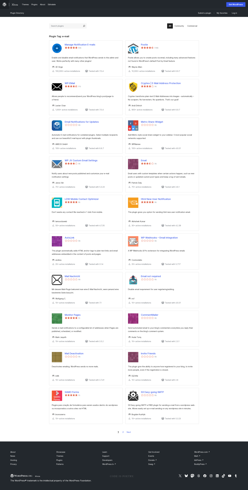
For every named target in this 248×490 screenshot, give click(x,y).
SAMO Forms (72, 392)
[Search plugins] (84, 26)
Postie (144, 44)
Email (144, 160)
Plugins (59, 460)
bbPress (199, 460)
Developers (107, 460)
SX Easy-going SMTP (152, 392)
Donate (152, 460)
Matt (197, 456)
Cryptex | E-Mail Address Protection (161, 83)
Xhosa (37, 476)
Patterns (60, 464)
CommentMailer (149, 314)
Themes (59, 456)
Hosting (13, 460)
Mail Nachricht (72, 276)
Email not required (151, 276)
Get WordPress (236, 4)
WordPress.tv (109, 464)
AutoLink (69, 237)
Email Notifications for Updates (82, 121)
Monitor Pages (73, 314)
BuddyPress (200, 464)
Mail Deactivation (74, 353)
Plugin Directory (17, 13)
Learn (104, 452)
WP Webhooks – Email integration (159, 237)
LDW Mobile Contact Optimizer (82, 199)
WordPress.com (202, 452)
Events (151, 456)
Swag (151, 464)
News (12, 456)
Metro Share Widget (152, 121)
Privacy (13, 464)
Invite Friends (148, 353)
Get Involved (153, 452)
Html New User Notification (156, 199)
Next (129, 432)
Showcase (60, 452)
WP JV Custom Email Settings (81, 160)
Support (105, 456)
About (13, 452)
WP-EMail (70, 83)
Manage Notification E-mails (80, 44)
